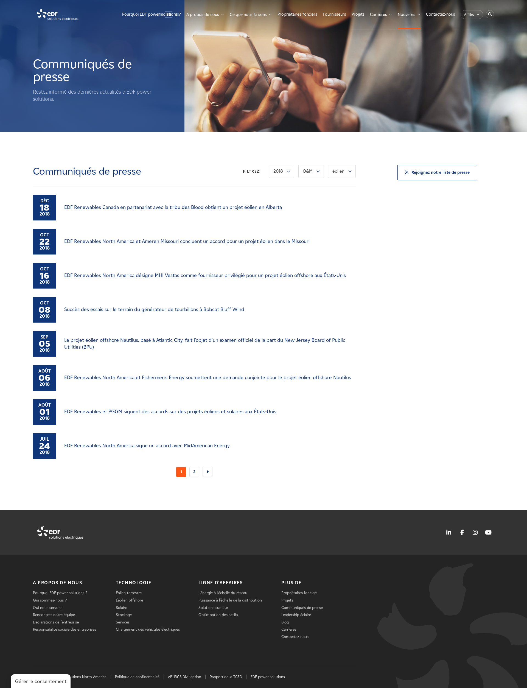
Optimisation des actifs (218, 615)
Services (123, 622)
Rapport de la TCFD (226, 677)
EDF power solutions (268, 677)
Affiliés (469, 14)
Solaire (121, 607)
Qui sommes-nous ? (50, 600)
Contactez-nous (440, 14)
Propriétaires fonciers (297, 14)
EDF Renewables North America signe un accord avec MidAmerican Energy (147, 446)
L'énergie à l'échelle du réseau (222, 593)
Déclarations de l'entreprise (56, 622)
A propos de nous (202, 14)
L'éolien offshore (129, 600)
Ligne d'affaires (220, 582)
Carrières (378, 14)
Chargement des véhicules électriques (148, 629)
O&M (308, 171)
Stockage (124, 615)
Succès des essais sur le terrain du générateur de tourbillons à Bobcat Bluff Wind (154, 309)
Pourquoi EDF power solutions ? (151, 14)
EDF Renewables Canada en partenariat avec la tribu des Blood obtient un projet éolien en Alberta (173, 207)
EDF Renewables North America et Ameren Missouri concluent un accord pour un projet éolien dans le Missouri (187, 241)
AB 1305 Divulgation (184, 677)
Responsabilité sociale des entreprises (64, 629)
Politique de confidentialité (137, 677)
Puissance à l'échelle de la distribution (230, 600)
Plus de (291, 582)
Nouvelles (406, 14)
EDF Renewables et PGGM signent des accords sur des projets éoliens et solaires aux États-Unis (170, 412)
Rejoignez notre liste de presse (440, 172)
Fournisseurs (334, 14)
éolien (338, 171)
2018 (278, 171)
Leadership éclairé (296, 615)
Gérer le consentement (40, 681)
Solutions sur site (213, 607)
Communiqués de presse (302, 607)
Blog (285, 622)
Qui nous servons (47, 607)
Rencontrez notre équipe (54, 615)
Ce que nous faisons (248, 14)
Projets (358, 14)
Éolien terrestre (129, 593)
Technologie (134, 582)
